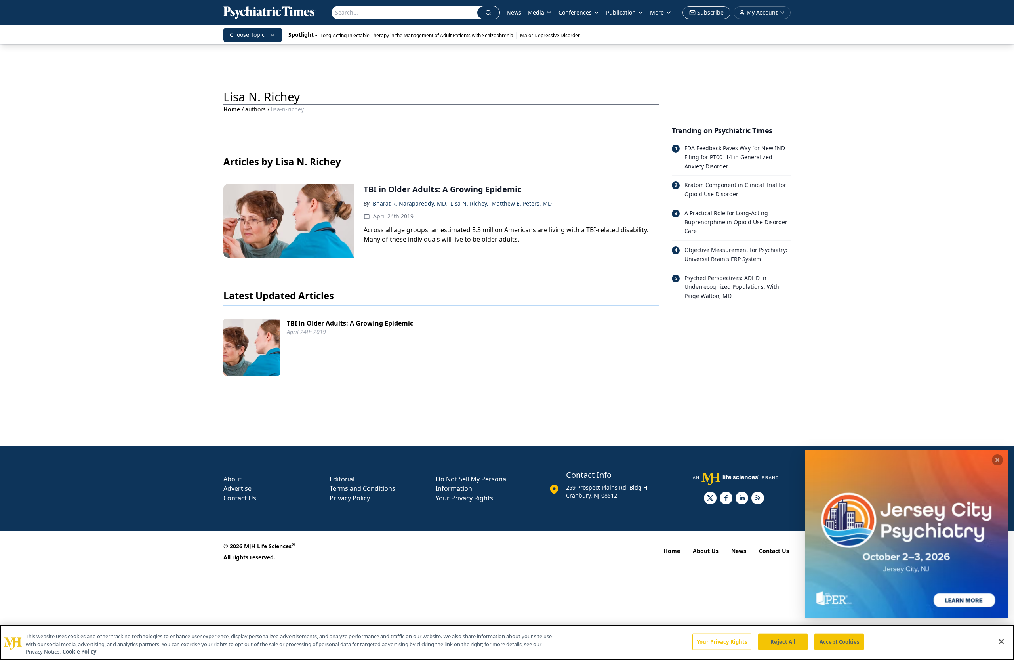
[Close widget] (997, 459)
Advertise (237, 488)
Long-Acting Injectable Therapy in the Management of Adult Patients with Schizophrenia (416, 35)
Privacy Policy (350, 498)
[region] (507, 642)
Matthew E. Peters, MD (522, 203)
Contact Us (239, 498)
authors (255, 109)
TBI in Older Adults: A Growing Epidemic (350, 323)
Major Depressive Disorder (550, 35)
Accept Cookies (839, 641)
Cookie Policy (79, 651)
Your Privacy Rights (464, 498)
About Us (706, 551)
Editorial (342, 479)
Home (231, 109)
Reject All (782, 641)
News (514, 12)
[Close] (1001, 641)
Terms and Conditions (362, 488)
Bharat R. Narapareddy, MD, (410, 203)
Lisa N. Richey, (469, 203)
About (232, 479)
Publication (621, 12)
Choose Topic (247, 34)
